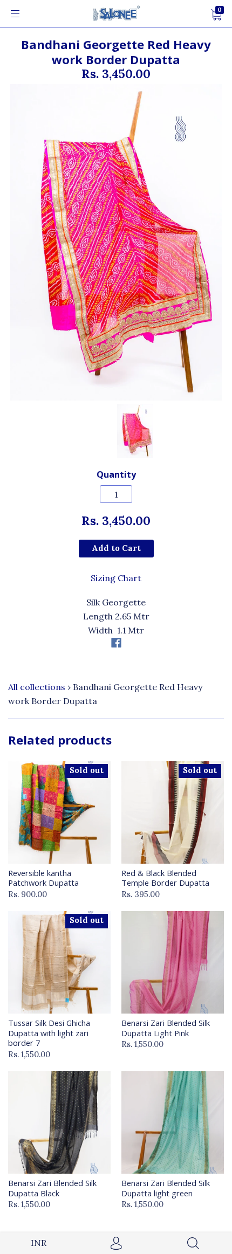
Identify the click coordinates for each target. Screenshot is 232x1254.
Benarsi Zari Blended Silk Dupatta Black (52, 1187)
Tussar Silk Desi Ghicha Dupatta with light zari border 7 (49, 1032)
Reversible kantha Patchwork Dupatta (43, 877)
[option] (116, 242)
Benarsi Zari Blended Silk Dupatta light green (165, 1187)
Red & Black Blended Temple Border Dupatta (165, 877)
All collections (36, 686)
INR (38, 1242)
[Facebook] (116, 642)
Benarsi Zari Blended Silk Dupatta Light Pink (165, 1027)
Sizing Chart (116, 578)
